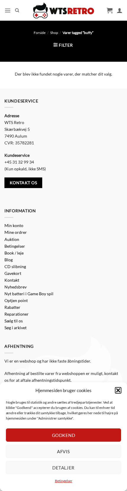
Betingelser (63, 481)
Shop (54, 32)
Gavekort (12, 273)
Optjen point (16, 300)
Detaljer (63, 467)
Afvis (63, 451)
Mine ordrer (15, 232)
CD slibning (15, 266)
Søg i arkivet (15, 327)
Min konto (13, 225)
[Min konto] (120, 10)
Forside (39, 32)
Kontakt (11, 280)
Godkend (63, 435)
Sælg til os (13, 320)
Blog (8, 259)
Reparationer (16, 314)
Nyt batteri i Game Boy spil (28, 293)
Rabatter (12, 307)
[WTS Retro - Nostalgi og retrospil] (63, 10)
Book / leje (14, 252)
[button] (118, 390)
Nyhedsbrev (15, 286)
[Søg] (17, 10)
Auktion (11, 239)
